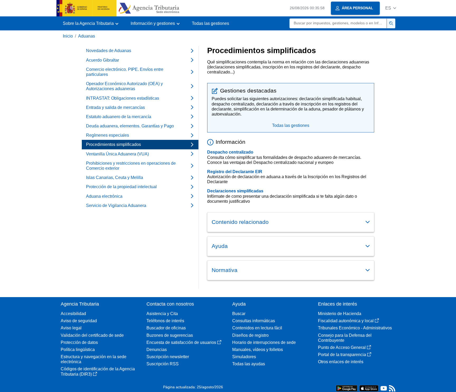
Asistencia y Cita (162, 313)
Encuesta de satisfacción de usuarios (181, 342)
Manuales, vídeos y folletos (257, 349)
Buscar (238, 313)
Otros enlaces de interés (340, 361)
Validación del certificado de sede (92, 335)
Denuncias (156, 349)
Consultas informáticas (253, 321)
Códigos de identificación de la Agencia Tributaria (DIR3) (98, 371)
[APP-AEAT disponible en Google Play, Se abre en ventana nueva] (346, 388)
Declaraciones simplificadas (235, 191)
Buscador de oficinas (166, 328)
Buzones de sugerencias (169, 335)
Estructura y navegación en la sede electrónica (93, 359)
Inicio (68, 36)
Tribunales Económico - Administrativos (355, 328)
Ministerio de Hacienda (339, 313)
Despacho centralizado (230, 152)
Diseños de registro (250, 335)
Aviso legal (71, 328)
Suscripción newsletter (167, 356)
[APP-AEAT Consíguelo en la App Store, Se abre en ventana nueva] (368, 388)
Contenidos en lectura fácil (257, 328)
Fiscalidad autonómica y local (346, 321)
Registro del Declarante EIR (234, 171)
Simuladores (244, 356)
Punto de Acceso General (342, 347)
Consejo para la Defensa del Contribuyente (345, 338)
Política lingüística (78, 349)
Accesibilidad (73, 313)
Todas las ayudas (248, 364)
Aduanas (86, 36)
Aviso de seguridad (79, 321)
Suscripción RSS (162, 364)
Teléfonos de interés (165, 321)
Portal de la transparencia (342, 354)
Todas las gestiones (210, 23)
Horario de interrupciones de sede (264, 342)
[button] (391, 8)
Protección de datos (79, 342)
